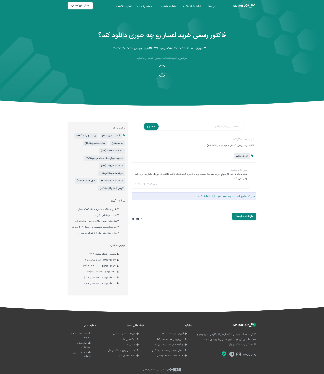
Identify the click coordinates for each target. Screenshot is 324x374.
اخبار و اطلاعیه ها (123, 6)
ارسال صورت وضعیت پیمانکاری (168, 350)
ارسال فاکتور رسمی (126, 356)
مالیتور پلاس (145, 6)
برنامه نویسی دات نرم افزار (156, 370)
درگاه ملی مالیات (127, 339)
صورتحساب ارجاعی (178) (112, 166)
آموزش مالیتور (242, 156)
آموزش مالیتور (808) (111, 136)
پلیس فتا (131, 345)
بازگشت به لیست (244, 216)
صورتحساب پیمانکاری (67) (111, 173)
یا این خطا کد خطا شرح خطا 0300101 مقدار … (96, 209)
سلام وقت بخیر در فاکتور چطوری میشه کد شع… (95, 221)
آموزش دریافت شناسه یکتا (170, 339)
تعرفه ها (212, 6)
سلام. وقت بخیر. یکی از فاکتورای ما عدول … (97, 233)
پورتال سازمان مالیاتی (124, 334)
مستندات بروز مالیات (82, 354)
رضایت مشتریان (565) (95, 143)
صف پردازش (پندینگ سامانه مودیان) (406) (104, 158)
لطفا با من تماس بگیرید (106, 215)
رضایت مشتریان (168, 6)
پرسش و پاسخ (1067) (86, 136)
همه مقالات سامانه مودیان (170, 356)
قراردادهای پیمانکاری (83, 345)
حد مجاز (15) (117, 143)
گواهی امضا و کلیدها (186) (111, 188)
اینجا (210, 196)
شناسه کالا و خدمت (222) (112, 151)
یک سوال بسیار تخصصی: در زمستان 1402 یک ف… (93, 227)
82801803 (248, 355)
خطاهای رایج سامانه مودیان (121, 350)
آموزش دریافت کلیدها (173, 334)
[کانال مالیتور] (231, 355)
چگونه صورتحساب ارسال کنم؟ (168, 345)
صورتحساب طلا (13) (86, 181)
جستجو (151, 126)
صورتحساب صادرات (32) (112, 181)
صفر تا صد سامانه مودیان (79, 336)
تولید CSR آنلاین (192, 6)
